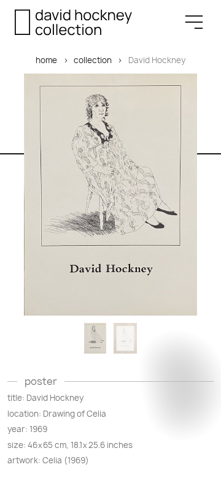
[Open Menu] (194, 22)
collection (93, 60)
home (46, 60)
